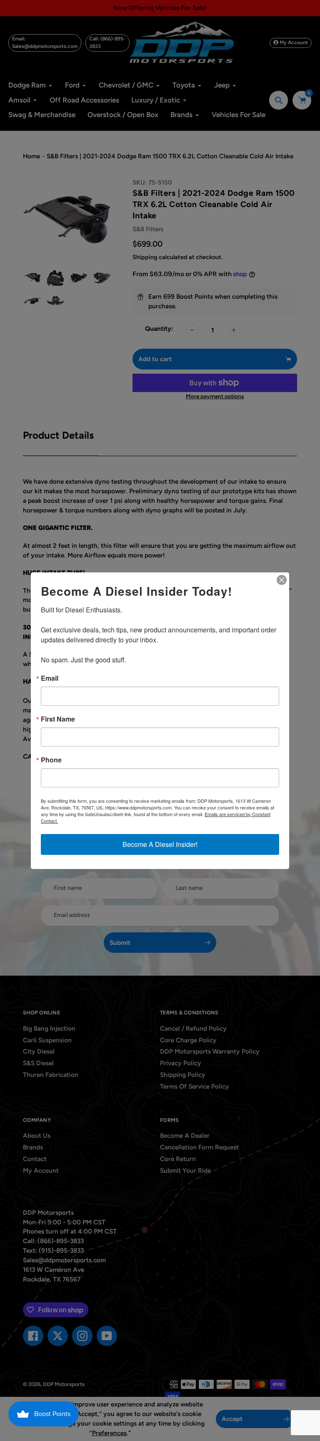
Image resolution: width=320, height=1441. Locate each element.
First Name (58, 719)
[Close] (282, 580)
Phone (51, 760)
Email (49, 678)
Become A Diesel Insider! (160, 844)
